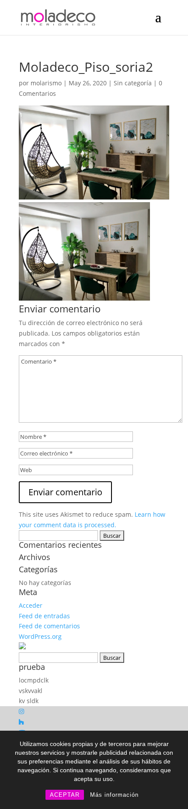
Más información (114, 794)
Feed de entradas (44, 616)
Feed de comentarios (49, 626)
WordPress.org (40, 636)
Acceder (30, 605)
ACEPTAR (65, 794)
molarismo (46, 83)
